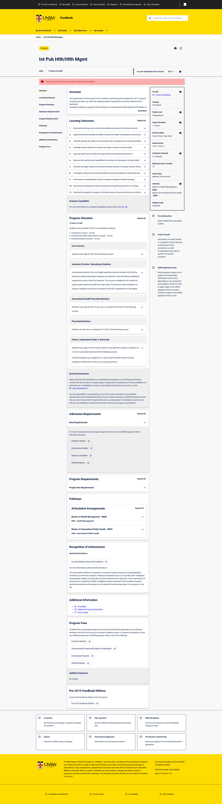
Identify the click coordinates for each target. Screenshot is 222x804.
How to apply (82, 612)
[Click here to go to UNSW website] (46, 19)
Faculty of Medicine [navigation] (163, 95)
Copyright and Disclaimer (58, 794)
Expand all (141, 120)
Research (114, 4)
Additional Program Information (90, 609)
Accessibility (133, 794)
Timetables (81, 606)
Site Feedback (168, 794)
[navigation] (80, 441)
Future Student (99, 4)
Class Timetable (153, 4)
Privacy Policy (98, 794)
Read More (142, 111)
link (126, 207)
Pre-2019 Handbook (49, 4)
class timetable (78, 388)
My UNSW (66, 4)
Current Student (81, 4)
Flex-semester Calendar (132, 4)
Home (38, 37)
